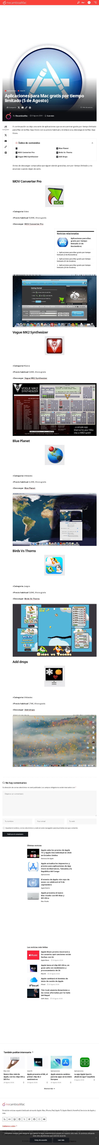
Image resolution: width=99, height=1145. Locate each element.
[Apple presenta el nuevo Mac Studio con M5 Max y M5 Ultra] (33, 896)
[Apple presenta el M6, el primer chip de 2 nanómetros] (37, 1062)
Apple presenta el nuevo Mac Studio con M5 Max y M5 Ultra (52, 895)
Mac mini (7, 1071)
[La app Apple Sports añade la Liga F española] (84, 1062)
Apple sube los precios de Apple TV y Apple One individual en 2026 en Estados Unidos (56, 852)
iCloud (43, 984)
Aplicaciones (11, 91)
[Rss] (4, 1119)
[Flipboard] (14, 1119)
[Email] (22, 107)
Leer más (61, 1140)
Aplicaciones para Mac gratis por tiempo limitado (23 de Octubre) (74, 266)
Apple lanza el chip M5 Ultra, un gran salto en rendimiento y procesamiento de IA (55, 968)
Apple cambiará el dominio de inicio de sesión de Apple (54, 979)
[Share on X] (18, 107)
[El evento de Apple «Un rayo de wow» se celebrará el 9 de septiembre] (33, 882)
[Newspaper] (9, 1119)
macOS (22, 91)
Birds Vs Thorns (65, 152)
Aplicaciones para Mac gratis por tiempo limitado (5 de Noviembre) (81, 242)
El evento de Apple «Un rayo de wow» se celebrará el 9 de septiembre (55, 882)
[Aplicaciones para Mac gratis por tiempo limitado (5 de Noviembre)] (63, 242)
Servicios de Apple (47, 858)
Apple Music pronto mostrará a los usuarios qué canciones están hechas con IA (56, 954)
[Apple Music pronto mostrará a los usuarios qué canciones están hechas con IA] (33, 955)
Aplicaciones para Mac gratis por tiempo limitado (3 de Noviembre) (74, 253)
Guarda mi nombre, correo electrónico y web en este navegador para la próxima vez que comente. (41, 828)
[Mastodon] (29, 1119)
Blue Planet (64, 148)
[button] (78, 2)
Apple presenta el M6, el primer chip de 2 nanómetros (37, 1076)
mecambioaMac (21, 116)
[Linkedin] (19, 1119)
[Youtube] (44, 1119)
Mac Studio (45, 901)
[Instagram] (39, 1119)
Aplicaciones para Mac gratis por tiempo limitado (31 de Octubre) (74, 260)
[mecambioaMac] (14, 2)
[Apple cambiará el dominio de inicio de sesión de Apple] (33, 981)
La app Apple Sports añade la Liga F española (84, 1075)
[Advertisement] (49, 23)
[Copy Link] (26, 107)
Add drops (63, 156)
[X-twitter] (24, 1119)
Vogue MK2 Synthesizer (28, 156)
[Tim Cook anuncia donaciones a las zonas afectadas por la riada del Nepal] (33, 993)
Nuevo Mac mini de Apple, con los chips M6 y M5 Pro (14, 1076)
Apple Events (45, 888)
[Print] (30, 107)
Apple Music (45, 960)
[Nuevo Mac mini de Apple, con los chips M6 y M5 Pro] (14, 1062)
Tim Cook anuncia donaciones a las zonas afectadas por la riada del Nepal (55, 992)
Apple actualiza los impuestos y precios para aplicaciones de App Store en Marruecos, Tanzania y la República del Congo (56, 867)
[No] (96, 1138)
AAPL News (45, 998)
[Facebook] (34, 1119)
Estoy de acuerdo (41, 1140)
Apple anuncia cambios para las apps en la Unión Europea (61, 1076)
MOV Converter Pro (26, 152)
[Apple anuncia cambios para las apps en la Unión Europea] (61, 1062)
